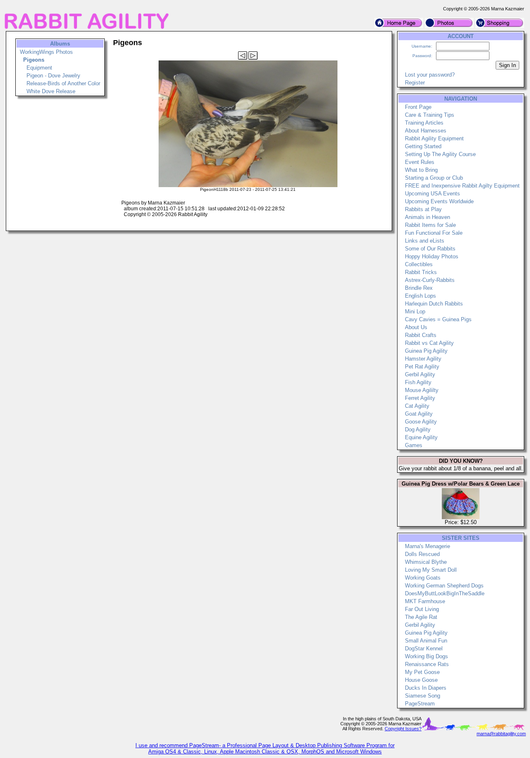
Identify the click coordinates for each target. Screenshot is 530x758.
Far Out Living (422, 609)
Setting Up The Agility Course (440, 154)
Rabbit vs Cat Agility (429, 343)
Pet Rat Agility (422, 366)
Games (413, 445)
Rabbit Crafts (420, 335)
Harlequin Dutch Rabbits (434, 304)
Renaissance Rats (427, 664)
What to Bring (421, 170)
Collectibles (419, 264)
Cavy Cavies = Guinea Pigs (438, 319)
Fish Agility (418, 382)
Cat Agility (417, 406)
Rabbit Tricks (421, 272)
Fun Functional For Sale (434, 233)
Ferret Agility (420, 398)
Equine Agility (421, 437)
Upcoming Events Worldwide (439, 201)
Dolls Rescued (422, 554)
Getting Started (423, 146)
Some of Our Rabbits (430, 248)
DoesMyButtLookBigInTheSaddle (444, 593)
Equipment (39, 68)
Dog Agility (418, 429)
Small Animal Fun (426, 641)
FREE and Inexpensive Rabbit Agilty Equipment (462, 186)
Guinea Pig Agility (426, 351)
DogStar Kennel (424, 648)
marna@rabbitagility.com (501, 733)
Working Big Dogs (426, 656)
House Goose (421, 680)
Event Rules (419, 162)
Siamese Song (422, 696)
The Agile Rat (421, 617)
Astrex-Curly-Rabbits (430, 280)
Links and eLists (424, 241)
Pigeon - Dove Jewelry (53, 75)
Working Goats (423, 578)
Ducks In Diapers (425, 688)
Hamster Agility (423, 359)
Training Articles (424, 123)
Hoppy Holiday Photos (431, 256)
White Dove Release (50, 91)
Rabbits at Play (423, 209)
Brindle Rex (419, 288)
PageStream (420, 703)
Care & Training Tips (429, 115)
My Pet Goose (422, 672)
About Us (416, 327)
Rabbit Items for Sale (430, 225)
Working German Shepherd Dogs (444, 585)
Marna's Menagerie (427, 546)
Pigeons (33, 60)
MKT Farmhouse (425, 601)
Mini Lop (415, 311)
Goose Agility (421, 422)
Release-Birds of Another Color (63, 83)
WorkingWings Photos (46, 52)
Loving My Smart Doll (431, 570)
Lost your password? (430, 75)
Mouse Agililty (421, 390)
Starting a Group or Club (434, 178)
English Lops (420, 296)
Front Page (418, 107)
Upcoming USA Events (432, 193)
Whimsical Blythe (426, 562)
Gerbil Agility (420, 374)
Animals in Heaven (427, 217)
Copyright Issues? (403, 728)
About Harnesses (425, 131)
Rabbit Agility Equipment (434, 138)
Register (415, 82)
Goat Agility (419, 414)
